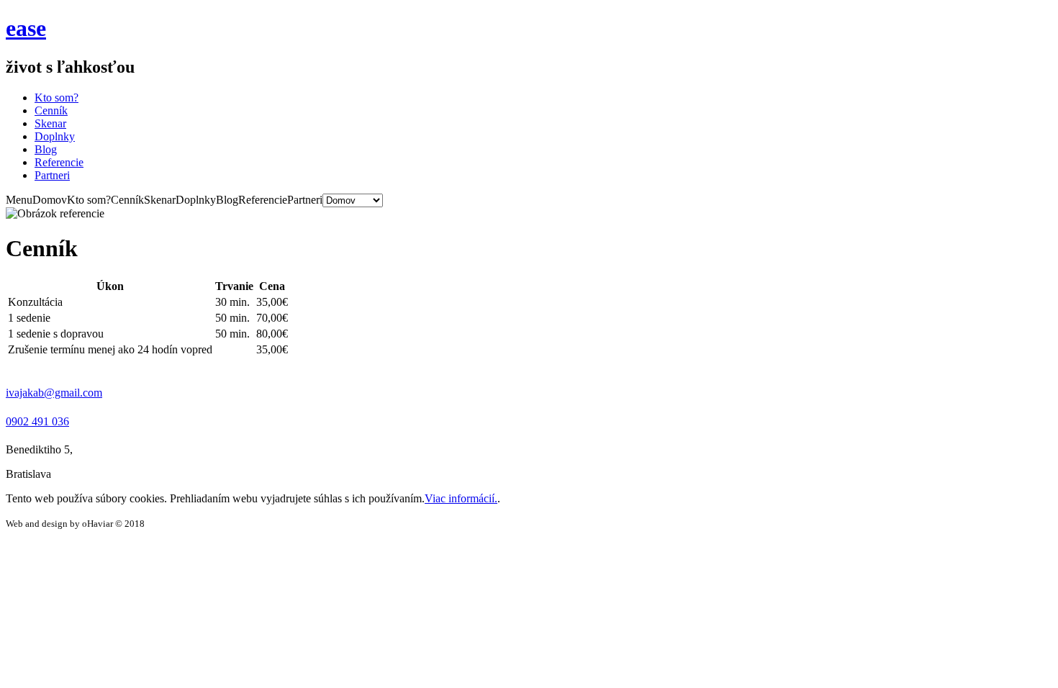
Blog (46, 149)
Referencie (59, 162)
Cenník (51, 110)
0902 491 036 (37, 421)
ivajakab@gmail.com (54, 392)
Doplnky (55, 136)
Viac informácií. (461, 498)
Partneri (52, 175)
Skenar (50, 123)
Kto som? (56, 97)
